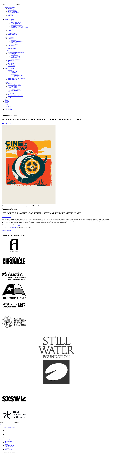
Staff (9, 91)
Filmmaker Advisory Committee (15, 96)
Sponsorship (11, 60)
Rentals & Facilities (9, 68)
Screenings (10, 8)
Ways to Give (11, 63)
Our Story (10, 83)
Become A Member (12, 53)
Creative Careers (12, 33)
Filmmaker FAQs (12, 48)
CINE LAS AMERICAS (10, 227)
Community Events (6, 123)
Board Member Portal (16, 90)
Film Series (10, 15)
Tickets (6, 100)
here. (19, 225)
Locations (7, 448)
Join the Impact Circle (16, 56)
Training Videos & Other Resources (19, 27)
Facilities (10, 70)
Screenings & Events (10, 7)
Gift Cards (10, 14)
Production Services (12, 34)
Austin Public (11, 20)
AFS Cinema (14, 71)
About (6, 82)
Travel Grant (14, 42)
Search (6, 102)
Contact (16, 76)
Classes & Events (12, 10)
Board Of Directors (12, 87)
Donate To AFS (11, 66)
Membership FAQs (15, 57)
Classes (9, 30)
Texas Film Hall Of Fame (14, 12)
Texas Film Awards (12, 11)
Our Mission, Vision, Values (14, 85)
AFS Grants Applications (17, 41)
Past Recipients (14, 44)
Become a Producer (15, 23)
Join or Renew (14, 55)
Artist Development (9, 37)
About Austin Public (16, 22)
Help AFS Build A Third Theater (16, 52)
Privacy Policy (8, 449)
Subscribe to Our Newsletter (8, 427)
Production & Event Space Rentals (16, 78)
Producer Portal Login (16, 25)
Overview (13, 40)
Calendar (10, 16)
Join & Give (8, 50)
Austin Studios (14, 74)
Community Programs (10, 19)
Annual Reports (11, 93)
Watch (12, 29)
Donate (6, 104)
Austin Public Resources (17, 26)
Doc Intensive (11, 46)
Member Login (11, 61)
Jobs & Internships (12, 86)
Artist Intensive (11, 45)
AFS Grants (11, 38)
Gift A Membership (15, 59)
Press (9, 94)
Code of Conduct (9, 446)
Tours (9, 31)
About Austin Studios (19, 75)
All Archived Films (6, 230)
